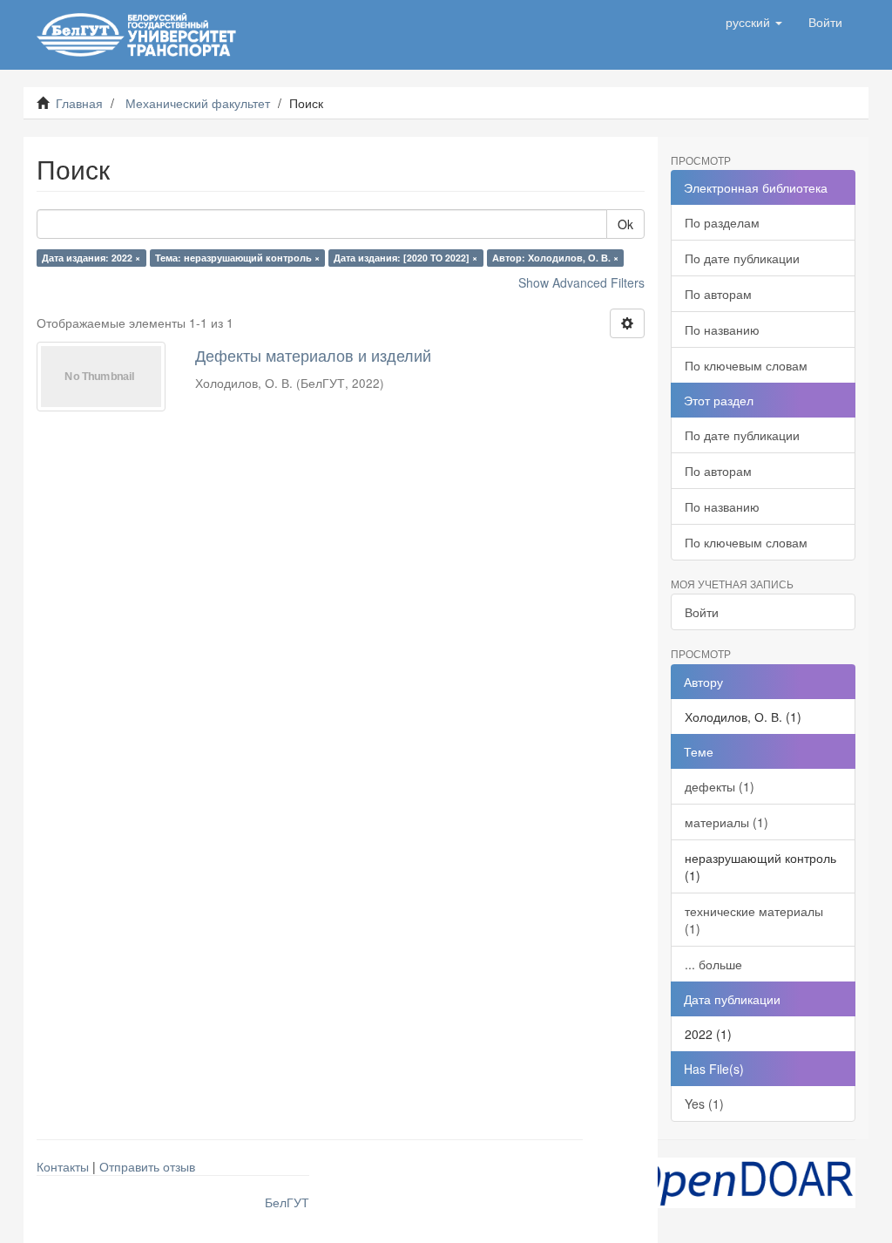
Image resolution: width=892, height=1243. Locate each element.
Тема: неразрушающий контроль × (237, 257)
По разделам (722, 222)
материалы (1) (726, 822)
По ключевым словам (746, 365)
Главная (79, 103)
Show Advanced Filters (581, 282)
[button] (754, 22)
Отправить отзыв (147, 1166)
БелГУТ (287, 1202)
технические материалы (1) (754, 919)
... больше (713, 964)
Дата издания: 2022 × (91, 257)
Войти (702, 612)
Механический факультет (197, 103)
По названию (722, 329)
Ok (625, 224)
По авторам (718, 293)
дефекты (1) (719, 786)
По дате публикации (742, 258)
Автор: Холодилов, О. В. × (555, 257)
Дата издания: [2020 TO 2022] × (405, 257)
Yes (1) (704, 1103)
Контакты (63, 1166)
